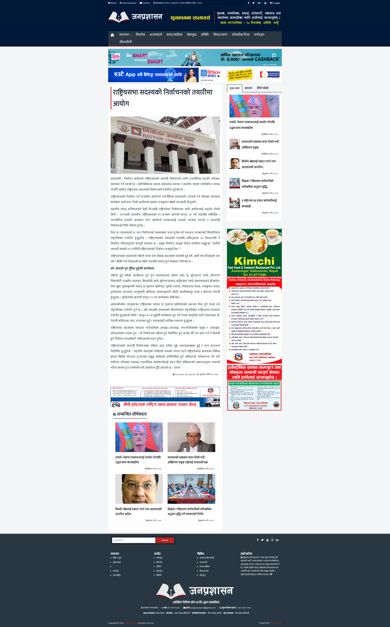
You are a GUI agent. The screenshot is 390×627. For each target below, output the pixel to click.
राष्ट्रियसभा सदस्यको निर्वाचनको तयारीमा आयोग (163, 98)
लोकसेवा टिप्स (241, 35)
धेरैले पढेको (262, 88)
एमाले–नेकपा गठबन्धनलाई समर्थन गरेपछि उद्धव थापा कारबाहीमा (138, 460)
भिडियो (158, 575)
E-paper (276, 3)
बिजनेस (140, 35)
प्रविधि (205, 35)
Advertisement (129, 3)
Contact (146, 3)
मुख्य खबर (234, 88)
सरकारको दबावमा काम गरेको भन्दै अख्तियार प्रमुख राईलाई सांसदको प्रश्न (188, 460)
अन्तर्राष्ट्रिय (117, 575)
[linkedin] (277, 540)
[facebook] (258, 540)
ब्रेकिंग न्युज (117, 558)
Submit (165, 540)
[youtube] (267, 540)
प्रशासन (248, 88)
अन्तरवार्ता (156, 35)
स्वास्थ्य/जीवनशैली (207, 558)
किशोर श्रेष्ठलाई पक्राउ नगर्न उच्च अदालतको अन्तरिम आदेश (138, 512)
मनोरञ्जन (259, 35)
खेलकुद (192, 35)
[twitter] (262, 540)
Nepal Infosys (276, 623)
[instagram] (272, 540)
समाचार (124, 35)
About (113, 3)
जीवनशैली (125, 42)
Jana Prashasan (130, 623)
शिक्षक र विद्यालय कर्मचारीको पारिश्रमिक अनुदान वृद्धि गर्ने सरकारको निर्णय (189, 512)
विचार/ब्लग (220, 35)
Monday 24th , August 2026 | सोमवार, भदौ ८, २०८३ (178, 3)
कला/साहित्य (175, 35)
